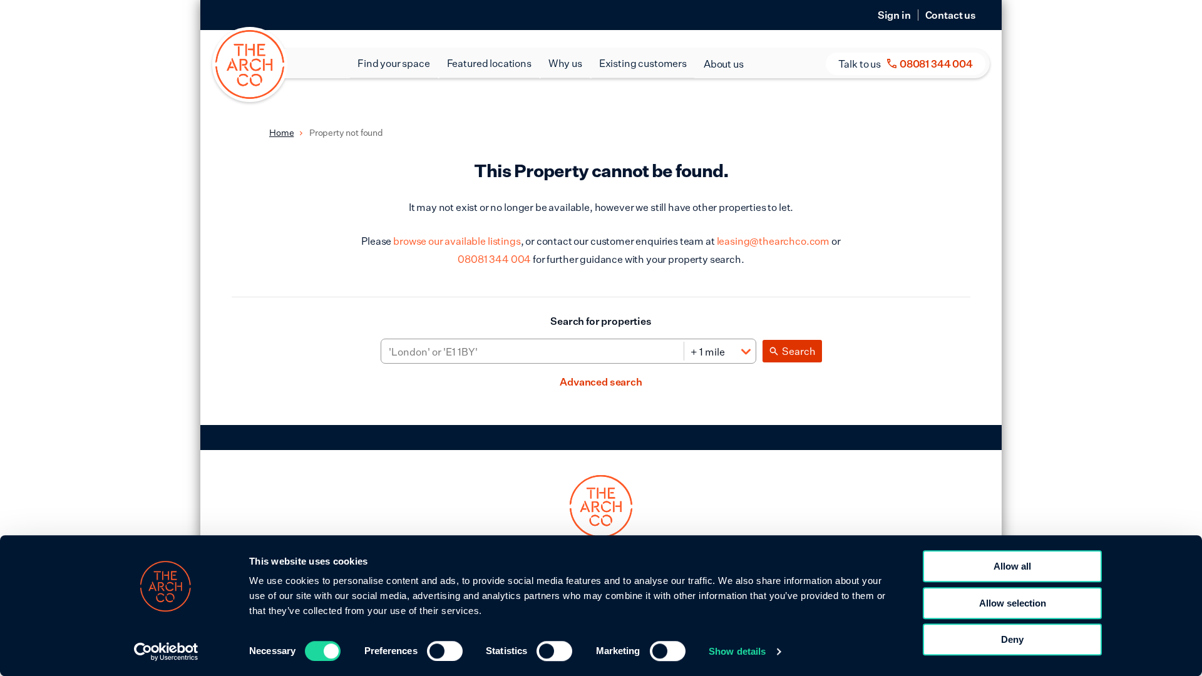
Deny (1012, 639)
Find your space (393, 63)
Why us (565, 63)
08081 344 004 (494, 259)
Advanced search (601, 381)
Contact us (950, 15)
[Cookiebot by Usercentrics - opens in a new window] (166, 651)
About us (724, 64)
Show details (737, 651)
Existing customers (643, 63)
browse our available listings (456, 241)
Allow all (1012, 566)
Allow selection (1012, 603)
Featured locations (489, 63)
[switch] (445, 651)
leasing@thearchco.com (773, 241)
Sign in (894, 15)
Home (281, 132)
